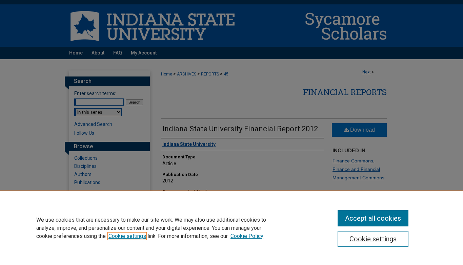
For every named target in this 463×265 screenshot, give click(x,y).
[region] (231, 228)
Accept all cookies (373, 218)
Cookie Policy (246, 236)
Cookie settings (127, 236)
